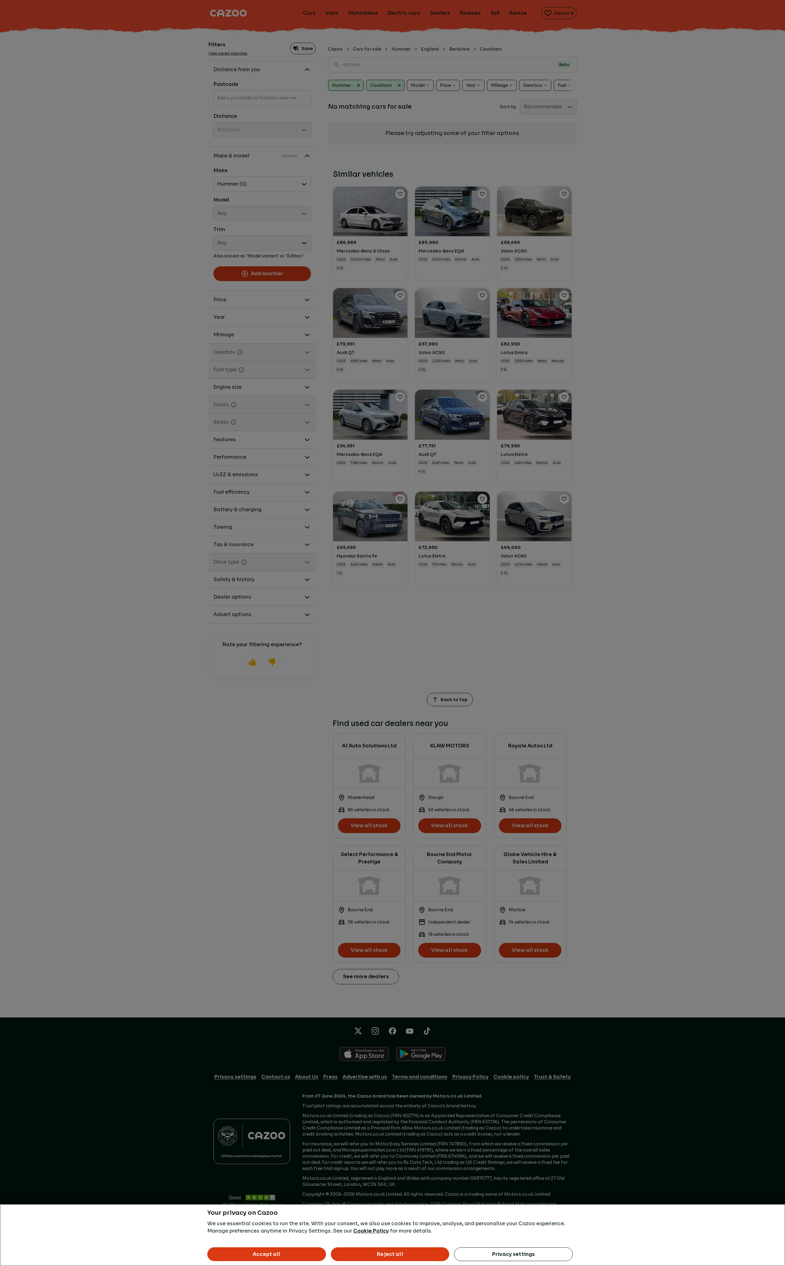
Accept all (267, 1254)
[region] (392, 1235)
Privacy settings (513, 1254)
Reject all (390, 1254)
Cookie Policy (371, 1231)
